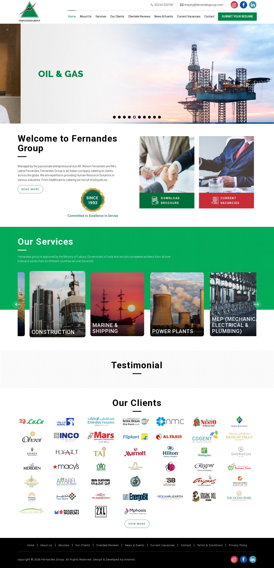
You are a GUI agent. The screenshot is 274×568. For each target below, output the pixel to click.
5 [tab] (134, 117)
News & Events (163, 16)
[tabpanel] (137, 74)
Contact (209, 16)
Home (72, 16)
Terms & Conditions (210, 545)
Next (257, 304)
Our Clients (117, 16)
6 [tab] (139, 117)
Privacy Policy (238, 545)
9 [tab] (154, 117)
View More (137, 523)
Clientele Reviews (139, 16)
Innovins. (130, 559)
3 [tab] (124, 117)
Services (100, 16)
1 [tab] (114, 117)
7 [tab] (144, 117)
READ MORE (30, 189)
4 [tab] (129, 117)
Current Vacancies (188, 16)
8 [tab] (149, 117)
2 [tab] (119, 117)
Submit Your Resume (237, 16)
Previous (16, 304)
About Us (85, 16)
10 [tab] (159, 117)
